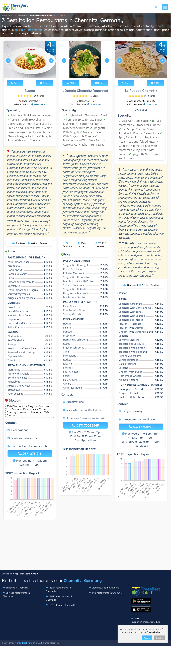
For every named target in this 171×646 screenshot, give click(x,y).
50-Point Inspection (28, 30)
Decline (159, 638)
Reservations (19, 430)
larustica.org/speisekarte (139, 419)
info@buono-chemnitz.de (24, 438)
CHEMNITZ (22, 15)
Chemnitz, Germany (83, 580)
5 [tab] (90, 75)
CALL (16, 83)
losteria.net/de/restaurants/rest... (86, 418)
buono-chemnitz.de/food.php (30, 446)
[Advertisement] (85, 546)
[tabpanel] (30, 62)
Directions (39, 104)
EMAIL (45, 83)
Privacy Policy (153, 632)
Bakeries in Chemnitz (17, 587)
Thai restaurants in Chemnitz (107, 592)
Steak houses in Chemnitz (105, 587)
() (38, 95)
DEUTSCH (60, 15)
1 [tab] (25, 75)
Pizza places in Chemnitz (62, 604)
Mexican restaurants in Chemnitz (59, 598)
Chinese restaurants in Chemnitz (16, 594)
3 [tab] (30, 75)
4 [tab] (33, 75)
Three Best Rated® (25, 642)
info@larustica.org (132, 411)
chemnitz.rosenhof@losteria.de (84, 410)
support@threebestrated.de (146, 621)
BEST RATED (8, 15)
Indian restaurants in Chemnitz (58, 589)
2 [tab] (28, 75)
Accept (147, 638)
